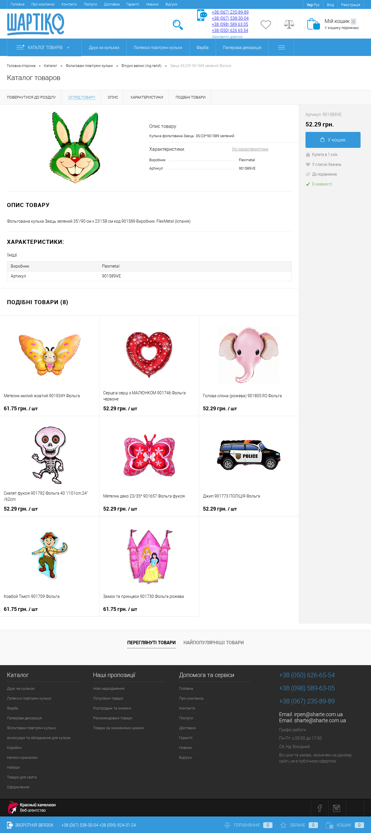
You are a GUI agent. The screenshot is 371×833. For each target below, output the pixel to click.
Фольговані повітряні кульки (31, 728)
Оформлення (18, 787)
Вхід (330, 5)
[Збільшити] (74, 148)
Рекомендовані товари (112, 718)
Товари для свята (22, 777)
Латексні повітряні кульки (158, 47)
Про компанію (42, 4)
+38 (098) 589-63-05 (307, 688)
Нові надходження (108, 688)
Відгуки (171, 4)
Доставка (111, 4)
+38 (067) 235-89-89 (230, 12)
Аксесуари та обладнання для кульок (39, 738)
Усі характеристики (250, 149)
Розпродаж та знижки (112, 708)
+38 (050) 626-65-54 (307, 675)
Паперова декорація (242, 47)
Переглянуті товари (151, 642)
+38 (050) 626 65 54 (230, 30)
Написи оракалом (22, 757)
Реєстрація (350, 5)
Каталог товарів (45, 47)
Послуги (90, 4)
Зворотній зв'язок (34, 825)
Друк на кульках (104, 47)
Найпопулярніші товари (213, 642)
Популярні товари (108, 698)
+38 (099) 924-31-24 (117, 825)
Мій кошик (339, 21)
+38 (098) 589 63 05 (230, 24)
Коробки (14, 747)
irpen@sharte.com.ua (318, 714)
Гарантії (132, 4)
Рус (317, 5)
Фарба (203, 47)
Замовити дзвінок (227, 37)
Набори (13, 767)
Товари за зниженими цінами (118, 728)
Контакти (69, 4)
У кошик (336, 140)
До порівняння (324, 174)
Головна (17, 4)
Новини (152, 4)
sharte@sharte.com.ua (320, 720)
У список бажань (326, 164)
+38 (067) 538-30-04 (79, 825)
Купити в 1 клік (325, 154)
